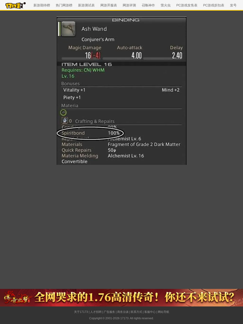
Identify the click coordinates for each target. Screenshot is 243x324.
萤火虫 (166, 5)
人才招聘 (96, 312)
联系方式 (136, 312)
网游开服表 (108, 5)
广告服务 (109, 312)
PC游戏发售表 (186, 5)
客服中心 (150, 312)
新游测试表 (86, 5)
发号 (233, 5)
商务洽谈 (123, 312)
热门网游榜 (64, 5)
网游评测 (129, 5)
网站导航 (163, 312)
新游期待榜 (41, 5)
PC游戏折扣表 (213, 5)
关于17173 (81, 312)
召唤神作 (148, 5)
